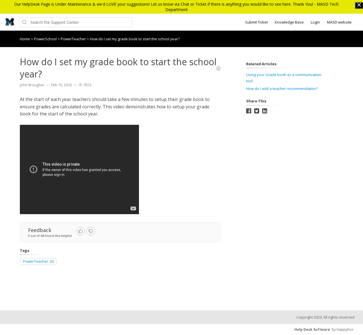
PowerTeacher (74, 38)
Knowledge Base (289, 22)
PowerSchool (46, 38)
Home (25, 38)
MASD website (339, 22)
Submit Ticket (256, 22)
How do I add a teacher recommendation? (282, 88)
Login (315, 22)
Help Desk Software (312, 329)
